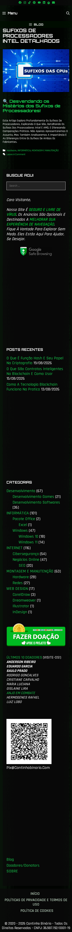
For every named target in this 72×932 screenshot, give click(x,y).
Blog (10, 859)
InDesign (20, 612)
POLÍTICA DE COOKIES (36, 910)
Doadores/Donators (23, 865)
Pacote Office (24, 519)
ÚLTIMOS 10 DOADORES (24, 657)
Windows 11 (28, 542)
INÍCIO (35, 893)
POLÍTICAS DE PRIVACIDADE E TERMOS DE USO (36, 902)
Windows (20, 530)
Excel (23, 524)
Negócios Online (26, 559)
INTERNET (14, 548)
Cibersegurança (26, 554)
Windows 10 (28, 536)
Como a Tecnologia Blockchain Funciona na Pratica (31, 387)
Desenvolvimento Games (33, 496)
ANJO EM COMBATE (20, 693)
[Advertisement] (36, 304)
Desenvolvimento (20, 491)
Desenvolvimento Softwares (36, 502)
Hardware (11, 150)
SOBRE (12, 871)
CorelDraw (21, 594)
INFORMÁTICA (24, 150)
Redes (18, 583)
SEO (22, 565)
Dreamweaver (24, 600)
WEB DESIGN (17, 588)
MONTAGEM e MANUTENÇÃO (45, 150)
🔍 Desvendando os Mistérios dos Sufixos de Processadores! (31, 105)
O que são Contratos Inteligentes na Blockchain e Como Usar (34, 371)
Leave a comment (16, 154)
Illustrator (21, 606)
